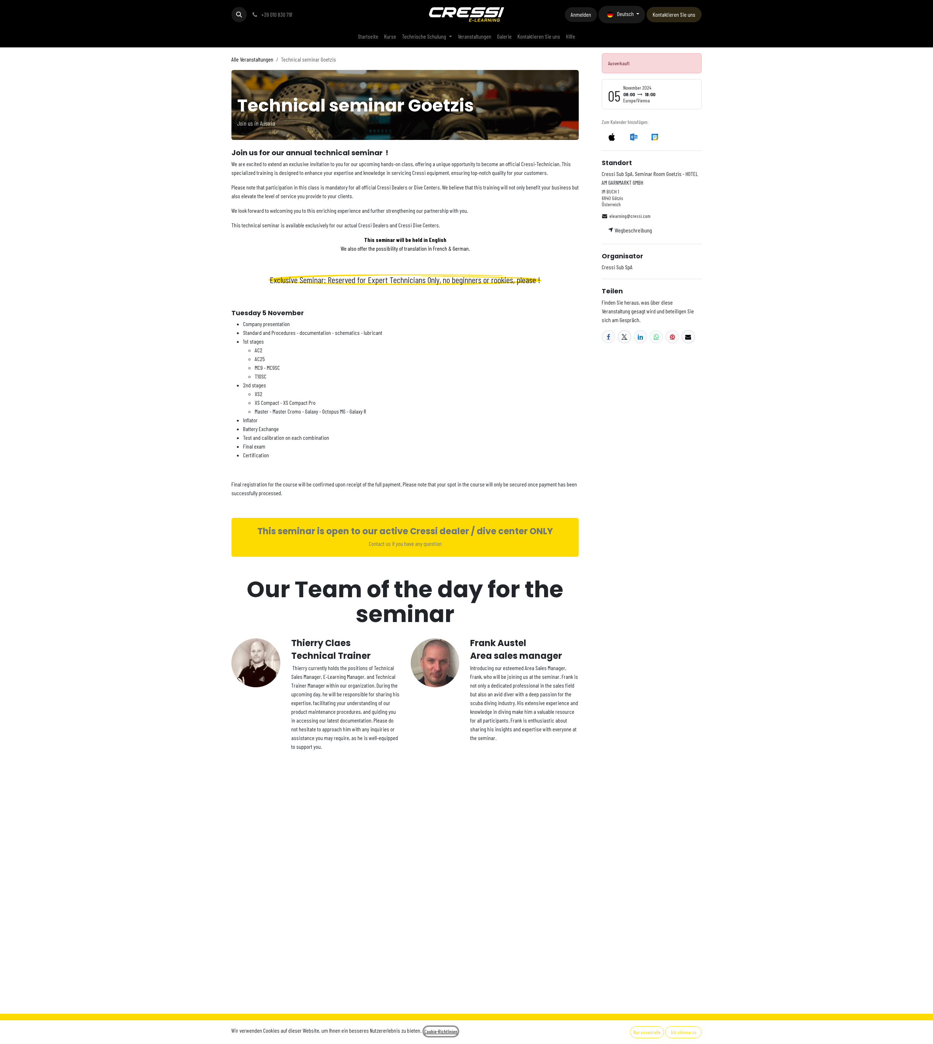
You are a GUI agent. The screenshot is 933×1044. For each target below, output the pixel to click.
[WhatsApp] (656, 337)
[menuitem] (368, 36)
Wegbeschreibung (633, 230)
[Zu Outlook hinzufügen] (634, 137)
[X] (624, 337)
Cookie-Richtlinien (440, 1031)
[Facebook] (608, 337)
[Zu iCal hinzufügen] (612, 137)
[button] (239, 14)
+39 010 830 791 (276, 14)
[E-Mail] (688, 337)
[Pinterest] (672, 337)
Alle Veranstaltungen (252, 59)
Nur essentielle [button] (647, 1032)
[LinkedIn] (640, 337)
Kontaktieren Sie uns (674, 14)
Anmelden (581, 14)
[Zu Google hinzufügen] (654, 137)
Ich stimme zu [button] (683, 1032)
